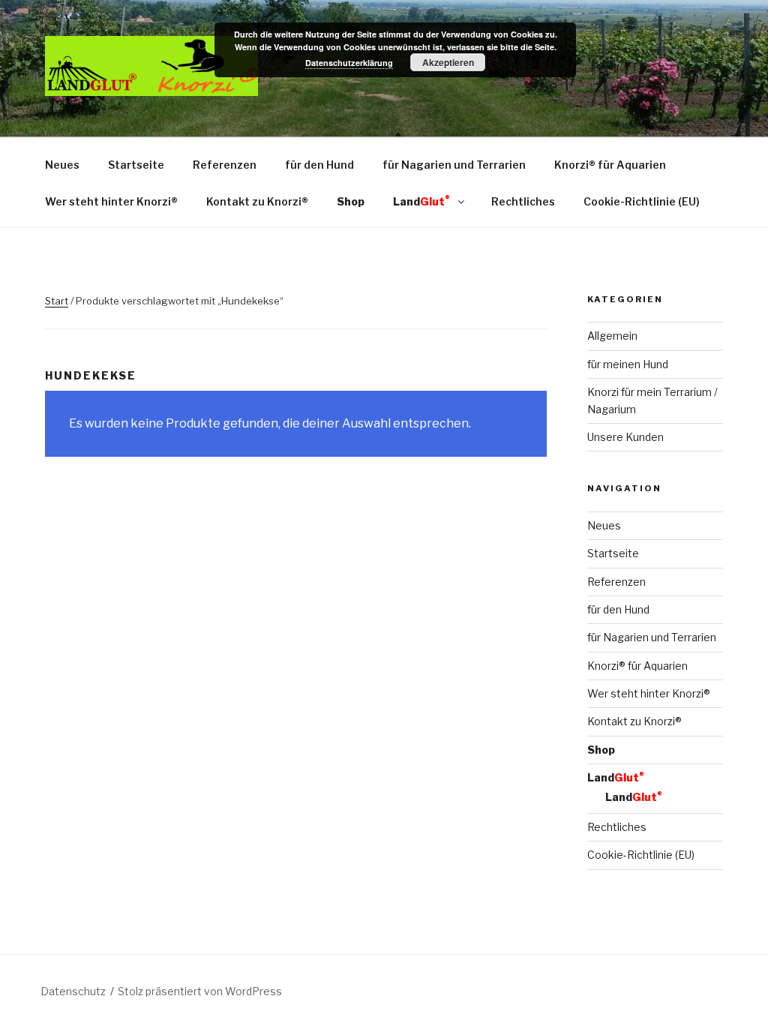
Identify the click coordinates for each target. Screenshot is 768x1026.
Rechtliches (523, 201)
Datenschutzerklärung (349, 62)
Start (56, 301)
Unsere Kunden (625, 436)
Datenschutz (73, 991)
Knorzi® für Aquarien (610, 164)
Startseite (136, 164)
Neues (62, 164)
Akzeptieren (448, 62)
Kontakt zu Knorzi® (257, 201)
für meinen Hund (627, 364)
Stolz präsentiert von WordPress (200, 991)
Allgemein (612, 335)
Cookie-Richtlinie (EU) (642, 201)
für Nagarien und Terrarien (454, 164)
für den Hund (319, 164)
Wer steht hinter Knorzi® (111, 201)
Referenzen (224, 164)
